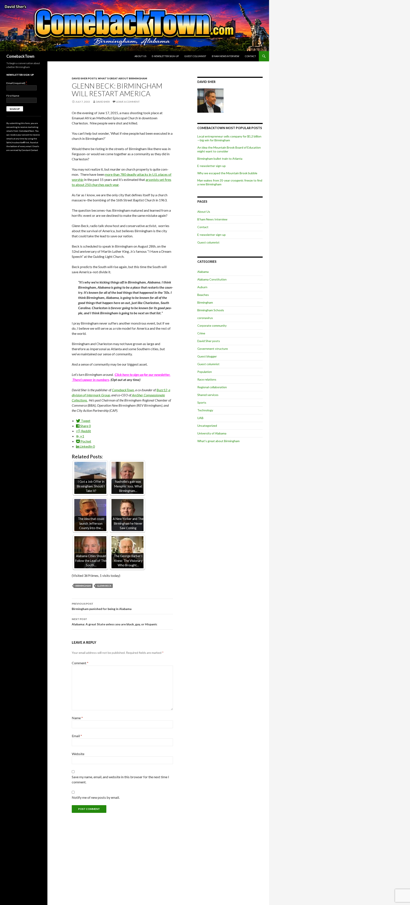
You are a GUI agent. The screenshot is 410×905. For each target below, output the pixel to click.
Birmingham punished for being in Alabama (102, 606)
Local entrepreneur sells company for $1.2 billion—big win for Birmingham (229, 138)
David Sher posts (84, 78)
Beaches (203, 295)
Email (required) (16, 83)
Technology (205, 410)
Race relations (206, 379)
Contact (250, 56)
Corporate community (212, 325)
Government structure (212, 348)
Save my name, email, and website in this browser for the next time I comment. (120, 779)
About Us (140, 56)
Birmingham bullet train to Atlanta (219, 158)
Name (77, 718)
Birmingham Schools (210, 310)
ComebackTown (20, 56)
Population (204, 372)
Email (77, 736)
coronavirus (205, 318)
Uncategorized (207, 425)
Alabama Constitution (212, 279)
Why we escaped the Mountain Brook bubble (227, 173)
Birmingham (83, 585)
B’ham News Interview (225, 56)
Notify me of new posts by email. (96, 797)
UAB (200, 418)
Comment (80, 663)
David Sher (103, 101)
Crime (201, 333)
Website (78, 754)
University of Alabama (211, 433)
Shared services (207, 395)
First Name (12, 95)
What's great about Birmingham (122, 78)
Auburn (202, 287)
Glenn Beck (104, 585)
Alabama (203, 271)
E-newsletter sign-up (165, 56)
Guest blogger (207, 356)
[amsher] (131, 395)
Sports (201, 402)
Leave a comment (128, 101)
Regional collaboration (212, 387)
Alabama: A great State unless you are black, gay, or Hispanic (114, 621)
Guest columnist (195, 56)
